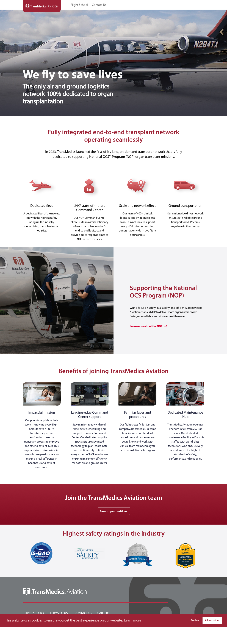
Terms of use (59, 613)
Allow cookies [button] (212, 620)
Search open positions (113, 511)
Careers (103, 613)
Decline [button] (195, 620)
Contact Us (99, 5)
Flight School (79, 5)
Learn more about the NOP (146, 326)
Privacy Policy (34, 613)
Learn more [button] (132, 620)
